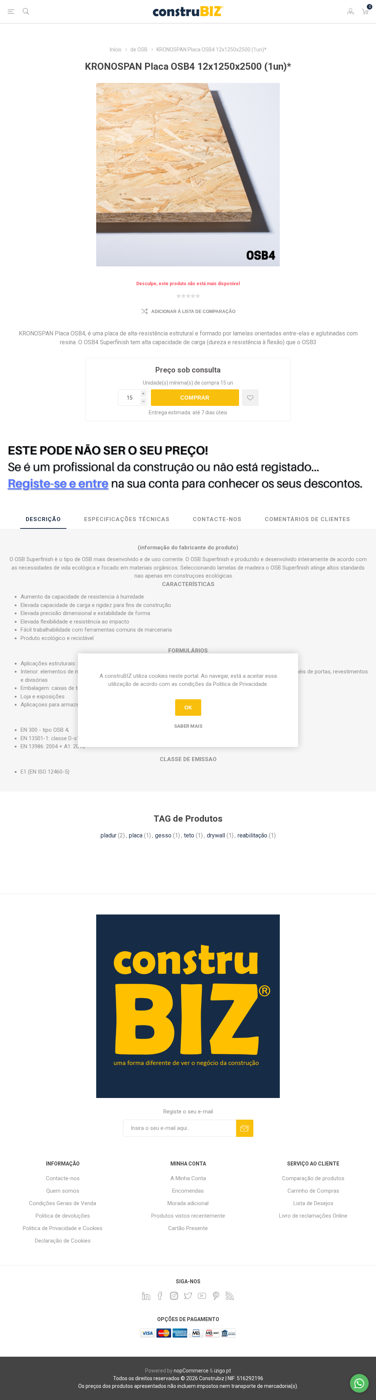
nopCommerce (191, 1371)
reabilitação (252, 835)
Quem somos (62, 1191)
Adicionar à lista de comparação (193, 311)
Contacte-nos (63, 1178)
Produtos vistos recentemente (188, 1215)
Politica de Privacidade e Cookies (62, 1228)
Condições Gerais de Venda (62, 1203)
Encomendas (188, 1191)
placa (135, 835)
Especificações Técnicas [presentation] (127, 519)
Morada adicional (188, 1203)
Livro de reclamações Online (313, 1215)
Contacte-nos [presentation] (217, 519)
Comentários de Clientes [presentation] (307, 519)
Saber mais (188, 725)
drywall (216, 835)
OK (188, 707)
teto (189, 835)
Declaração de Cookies (63, 1240)
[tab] (43, 519)
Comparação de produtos (313, 1178)
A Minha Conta (188, 1178)
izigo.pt (222, 1371)
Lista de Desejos (313, 1203)
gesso (163, 835)
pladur (108, 835)
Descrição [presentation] (43, 519)
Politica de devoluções (63, 1215)
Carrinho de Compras (313, 1191)
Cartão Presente (188, 1228)
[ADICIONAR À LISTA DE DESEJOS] (250, 397)
